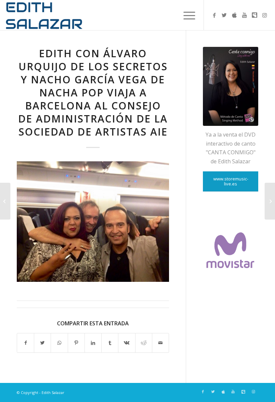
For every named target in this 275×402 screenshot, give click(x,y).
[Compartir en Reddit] (143, 342)
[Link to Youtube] (244, 15)
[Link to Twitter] (224, 15)
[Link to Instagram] (265, 15)
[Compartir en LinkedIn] (93, 342)
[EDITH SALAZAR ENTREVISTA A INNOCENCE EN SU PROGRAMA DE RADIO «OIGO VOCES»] (5, 201)
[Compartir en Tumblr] (110, 342)
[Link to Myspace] (255, 15)
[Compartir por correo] (160, 342)
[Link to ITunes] (234, 15)
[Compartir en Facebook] (25, 342)
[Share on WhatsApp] (59, 342)
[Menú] (186, 15)
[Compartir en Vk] (126, 342)
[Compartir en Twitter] (42, 342)
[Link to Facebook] (214, 15)
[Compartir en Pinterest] (76, 342)
